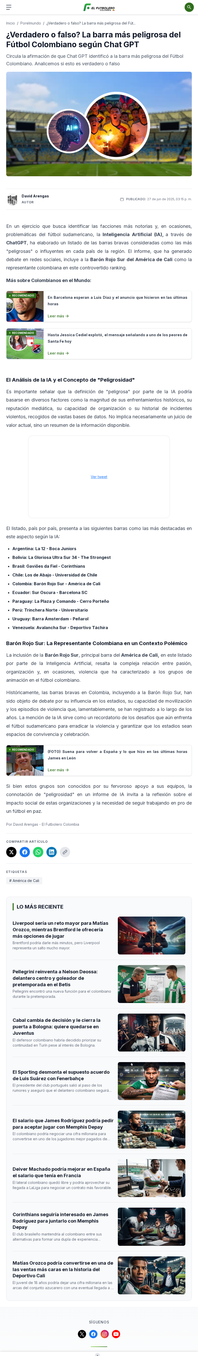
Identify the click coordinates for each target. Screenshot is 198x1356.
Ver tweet (99, 477)
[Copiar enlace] (65, 852)
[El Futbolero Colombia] (99, 7)
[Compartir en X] (11, 852)
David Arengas (35, 196)
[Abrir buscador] (189, 7)
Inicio (10, 23)
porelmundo (30, 23)
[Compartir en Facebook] (25, 852)
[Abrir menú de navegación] (8, 7)
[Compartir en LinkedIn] (51, 852)
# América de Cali (24, 880)
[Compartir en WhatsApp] (38, 852)
